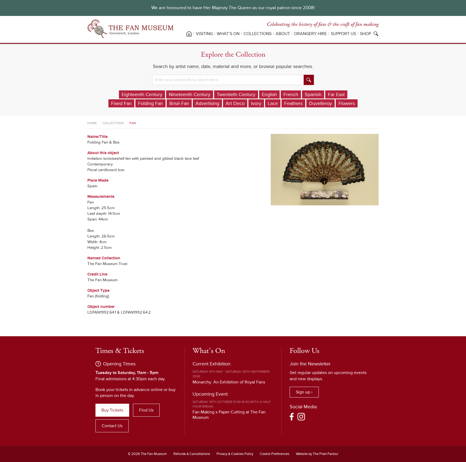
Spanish (313, 94)
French (290, 94)
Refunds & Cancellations (191, 454)
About (283, 33)
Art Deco (235, 103)
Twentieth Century (236, 94)
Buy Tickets (112, 410)
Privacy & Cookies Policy (235, 454)
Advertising (207, 103)
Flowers (346, 103)
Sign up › (304, 392)
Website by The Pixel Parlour (317, 454)
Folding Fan (150, 103)
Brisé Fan (179, 103)
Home (92, 123)
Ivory (256, 103)
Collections (258, 33)
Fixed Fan (121, 103)
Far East (336, 94)
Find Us (146, 410)
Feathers (293, 103)
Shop (365, 33)
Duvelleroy (320, 103)
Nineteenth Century (189, 94)
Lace (273, 103)
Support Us (343, 33)
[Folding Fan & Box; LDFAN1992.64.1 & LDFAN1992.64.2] (325, 169)
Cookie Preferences (274, 454)
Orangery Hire (310, 33)
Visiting (204, 33)
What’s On (228, 33)
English (269, 94)
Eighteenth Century (142, 94)
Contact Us (112, 426)
